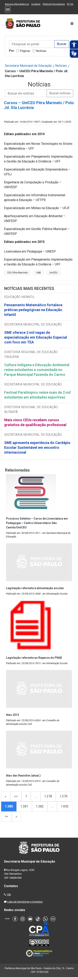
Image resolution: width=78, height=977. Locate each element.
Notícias (41, 51)
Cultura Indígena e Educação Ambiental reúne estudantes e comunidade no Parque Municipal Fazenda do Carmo (36, 370)
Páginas (25, 51)
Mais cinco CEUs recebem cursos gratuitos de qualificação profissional (35, 422)
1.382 (40, 806)
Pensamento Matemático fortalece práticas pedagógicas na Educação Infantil (33, 310)
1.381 (24, 806)
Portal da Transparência (54, 4)
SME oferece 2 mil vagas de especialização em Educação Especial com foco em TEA (35, 337)
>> (6, 816)
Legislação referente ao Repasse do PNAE (34, 657)
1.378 (48, 796)
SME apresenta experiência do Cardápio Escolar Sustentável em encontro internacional (37, 447)
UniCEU (53, 272)
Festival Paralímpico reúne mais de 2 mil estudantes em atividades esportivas (37, 394)
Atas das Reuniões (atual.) (23, 775)
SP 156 (70, 4)
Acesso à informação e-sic (17, 4)
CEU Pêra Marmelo (17, 272)
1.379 (63, 796)
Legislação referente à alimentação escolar (35, 588)
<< (16, 796)
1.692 (65, 806)
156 (9, 894)
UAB (38, 272)
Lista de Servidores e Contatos (25, 901)
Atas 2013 (12, 714)
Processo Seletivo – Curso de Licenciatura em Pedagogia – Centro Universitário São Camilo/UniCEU (37, 523)
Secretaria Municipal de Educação (28, 66)
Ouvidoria (35, 4)
